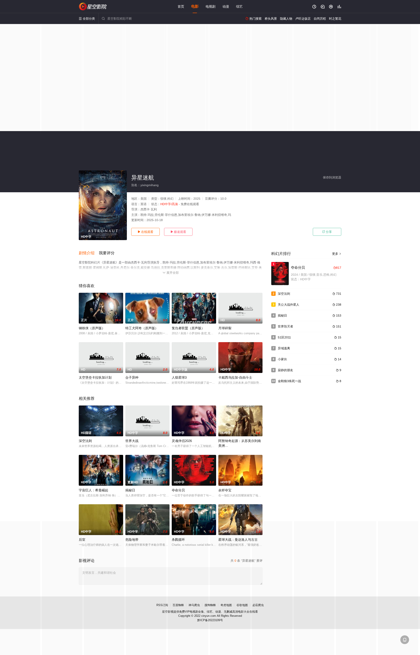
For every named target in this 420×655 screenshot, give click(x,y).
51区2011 (284, 337)
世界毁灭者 (285, 326)
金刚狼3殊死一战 (289, 381)
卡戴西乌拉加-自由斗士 (235, 377)
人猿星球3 (179, 377)
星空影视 (167, 611)
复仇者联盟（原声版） (188, 328)
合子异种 (131, 377)
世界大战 (131, 441)
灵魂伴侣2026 (182, 441)
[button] (89, 253)
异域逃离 (284, 348)
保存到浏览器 (332, 177)
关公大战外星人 (288, 304)
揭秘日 (130, 490)
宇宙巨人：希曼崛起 (93, 490)
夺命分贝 (178, 490)
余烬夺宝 (224, 490)
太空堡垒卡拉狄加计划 (95, 377)
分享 (327, 232)
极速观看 (178, 232)
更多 (336, 253)
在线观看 (145, 232)
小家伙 (282, 359)
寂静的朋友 (285, 370)
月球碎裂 (224, 328)
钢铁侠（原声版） (92, 328)
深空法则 (85, 441)
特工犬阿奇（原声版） (141, 328)
